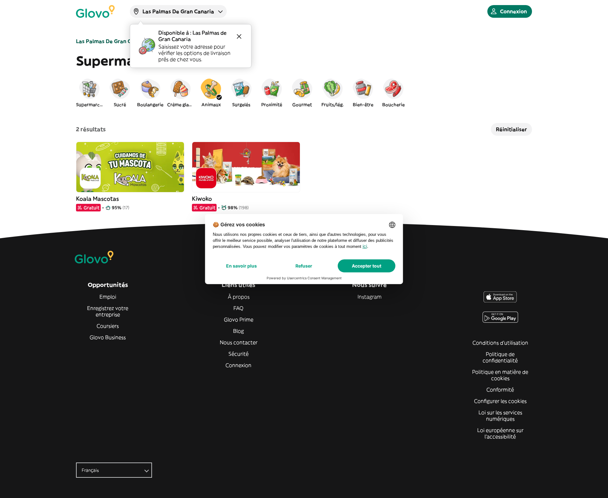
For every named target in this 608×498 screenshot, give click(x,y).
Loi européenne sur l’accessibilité (500, 433)
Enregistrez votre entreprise (107, 311)
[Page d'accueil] (95, 11)
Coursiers (108, 326)
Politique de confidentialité (500, 357)
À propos (239, 297)
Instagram (370, 297)
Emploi (107, 297)
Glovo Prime (238, 319)
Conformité (500, 389)
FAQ (238, 308)
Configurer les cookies (500, 401)
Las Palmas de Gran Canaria (112, 41)
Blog (238, 331)
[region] (304, 92)
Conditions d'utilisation (500, 343)
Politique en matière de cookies (500, 375)
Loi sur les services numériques (500, 415)
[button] (89, 92)
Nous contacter (238, 342)
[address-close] (239, 36)
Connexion (238, 365)
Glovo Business (108, 337)
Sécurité (238, 354)
